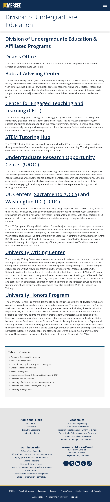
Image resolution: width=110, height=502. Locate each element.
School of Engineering (77, 423)
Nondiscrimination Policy (56, 497)
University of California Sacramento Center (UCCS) (32, 382)
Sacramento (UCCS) (56, 194)
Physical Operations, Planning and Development (31, 467)
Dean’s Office (20, 56)
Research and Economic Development (31, 473)
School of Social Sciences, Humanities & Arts (77, 430)
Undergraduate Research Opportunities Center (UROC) (34, 375)
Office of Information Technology (31, 477)
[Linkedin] (78, 463)
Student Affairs (31, 470)
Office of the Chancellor (31, 451)
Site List (74, 497)
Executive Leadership (31, 430)
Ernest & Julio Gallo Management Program (77, 433)
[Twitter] (71, 463)
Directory (54, 491)
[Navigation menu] (105, 5)
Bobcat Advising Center (32, 73)
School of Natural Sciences (77, 426)
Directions (41, 491)
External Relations (31, 460)
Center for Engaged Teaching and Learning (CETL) (32, 364)
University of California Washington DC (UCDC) (31, 385)
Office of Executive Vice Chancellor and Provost (31, 454)
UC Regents (96, 491)
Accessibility (37, 497)
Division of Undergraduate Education (41, 22)
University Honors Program (37, 295)
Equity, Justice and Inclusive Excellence (31, 457)
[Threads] (89, 463)
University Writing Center (35, 252)
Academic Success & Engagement (25, 357)
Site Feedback (82, 491)
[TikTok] (83, 463)
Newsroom (31, 426)
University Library (31, 433)
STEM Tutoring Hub (27, 137)
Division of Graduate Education (77, 436)
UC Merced (31, 423)
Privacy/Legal (66, 491)
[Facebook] (66, 463)
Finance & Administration (31, 464)
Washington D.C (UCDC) (32, 201)
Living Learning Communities (23, 367)
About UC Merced (26, 491)
